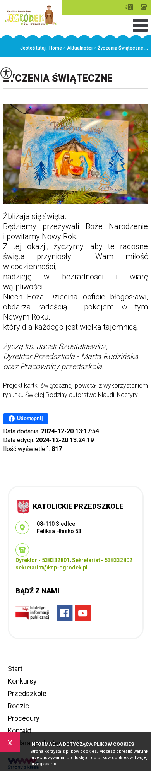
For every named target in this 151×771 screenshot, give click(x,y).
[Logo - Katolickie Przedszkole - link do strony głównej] (31, 15)
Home (55, 48)
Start (15, 669)
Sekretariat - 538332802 (102, 560)
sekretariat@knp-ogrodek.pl (131, 7)
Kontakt (19, 731)
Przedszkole (27, 693)
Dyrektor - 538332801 (42, 560)
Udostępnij (30, 418)
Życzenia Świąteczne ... (121, 48)
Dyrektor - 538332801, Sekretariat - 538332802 (144, 7)
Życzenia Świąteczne (58, 78)
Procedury (23, 718)
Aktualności (78, 48)
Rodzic (18, 706)
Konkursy (22, 681)
